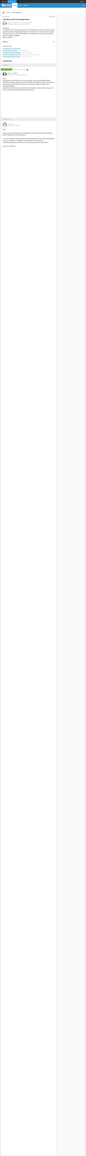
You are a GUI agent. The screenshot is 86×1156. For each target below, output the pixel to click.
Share (6, 41)
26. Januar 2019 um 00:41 (23, 24)
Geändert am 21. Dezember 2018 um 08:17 (18, 74)
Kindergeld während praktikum (12, 52)
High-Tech (4, 1)
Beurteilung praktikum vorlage (11, 54)
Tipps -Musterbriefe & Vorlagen (30, 54)
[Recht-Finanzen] (6, 5)
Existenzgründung (17, 12)
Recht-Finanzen (12, 1)
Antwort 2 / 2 (7, 119)
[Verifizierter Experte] (27, 70)
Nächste (51, 16)
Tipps (20, 5)
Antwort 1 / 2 (7, 65)
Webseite (22, 135)
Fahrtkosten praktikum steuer (11, 56)
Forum (15, 5)
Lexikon (25, 5)
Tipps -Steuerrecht (27, 52)
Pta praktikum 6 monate (10, 50)
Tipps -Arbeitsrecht (23, 50)
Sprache (82, 1)
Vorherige (6, 16)
